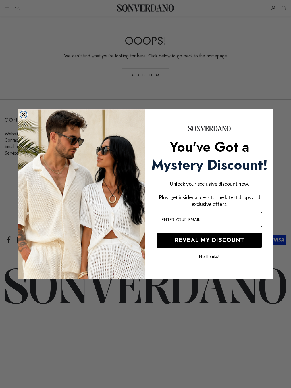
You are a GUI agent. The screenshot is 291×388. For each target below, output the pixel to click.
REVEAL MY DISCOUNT (209, 240)
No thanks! (209, 256)
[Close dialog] (23, 114)
